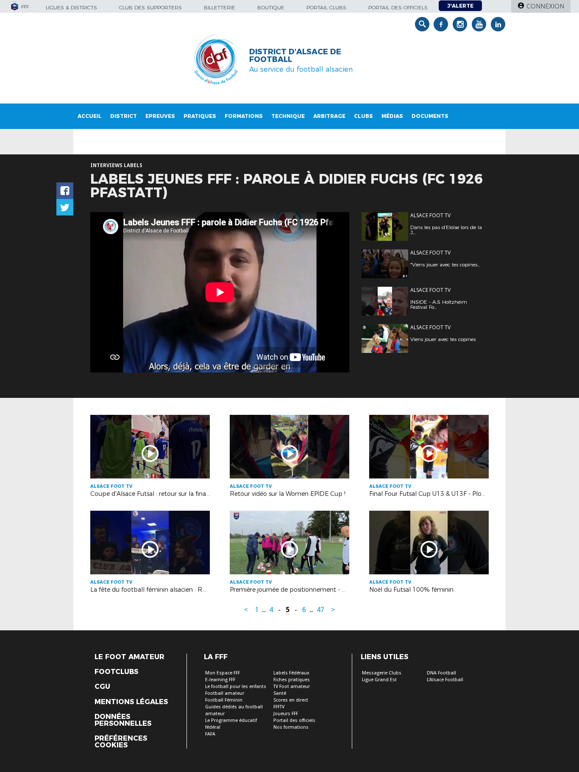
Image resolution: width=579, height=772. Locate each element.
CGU (102, 686)
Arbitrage (329, 116)
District (123, 116)
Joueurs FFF (285, 713)
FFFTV (278, 707)
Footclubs (116, 672)
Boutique (270, 7)
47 (320, 610)
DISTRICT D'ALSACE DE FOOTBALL (295, 55)
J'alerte (460, 6)
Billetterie (219, 7)
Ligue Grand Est (379, 679)
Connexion (545, 6)
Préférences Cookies (121, 742)
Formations (244, 116)
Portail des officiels (398, 7)
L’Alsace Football (445, 679)
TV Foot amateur (291, 686)
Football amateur (224, 693)
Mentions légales (131, 702)
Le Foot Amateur (129, 657)
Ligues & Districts (71, 7)
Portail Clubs (326, 7)
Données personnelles (123, 720)
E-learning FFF (220, 679)
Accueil (90, 116)
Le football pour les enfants (235, 686)
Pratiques (200, 116)
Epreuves (160, 116)
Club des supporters (150, 7)
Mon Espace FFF (222, 673)
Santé (279, 693)
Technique (288, 116)
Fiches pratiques (291, 679)
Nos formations (291, 727)
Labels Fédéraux (291, 673)
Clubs (363, 116)
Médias (392, 116)
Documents (430, 116)
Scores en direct (290, 700)
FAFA (210, 734)
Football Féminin (223, 700)
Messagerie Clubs (381, 673)
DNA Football (441, 673)
